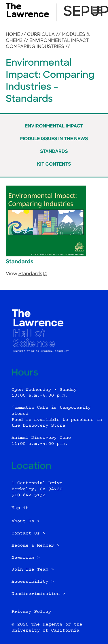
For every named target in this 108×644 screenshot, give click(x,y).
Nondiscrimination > (38, 594)
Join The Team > (33, 569)
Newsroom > (26, 558)
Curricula (41, 34)
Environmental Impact (54, 126)
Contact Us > (29, 533)
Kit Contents (54, 164)
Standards (54, 151)
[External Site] (27, 16)
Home (13, 34)
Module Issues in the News (54, 139)
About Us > (26, 521)
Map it (20, 508)
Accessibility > (33, 582)
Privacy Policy (31, 612)
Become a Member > (36, 545)
